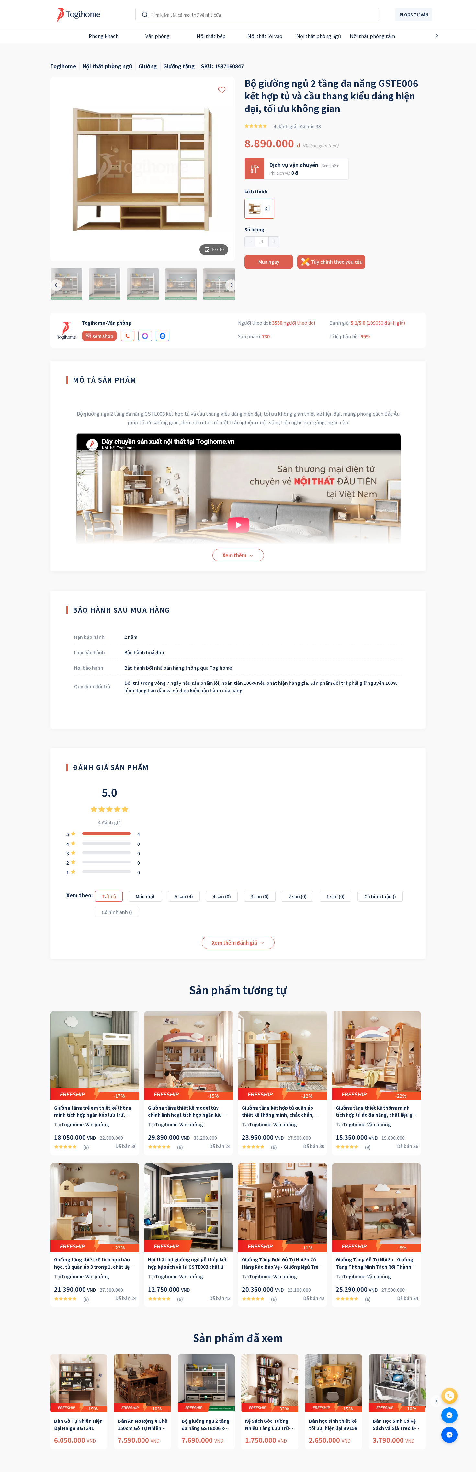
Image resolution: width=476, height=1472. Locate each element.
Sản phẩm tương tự (238, 989)
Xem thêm (330, 165)
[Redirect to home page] (77, 14)
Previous (28, 35)
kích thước (256, 191)
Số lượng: (255, 229)
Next (448, 35)
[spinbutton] (261, 241)
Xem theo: (79, 895)
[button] (250, 242)
